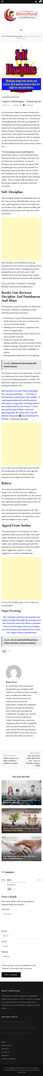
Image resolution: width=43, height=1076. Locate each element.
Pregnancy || (6, 1022)
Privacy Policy (6, 1045)
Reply (39, 880)
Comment (6, 909)
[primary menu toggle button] (21, 30)
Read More (11, 1008)
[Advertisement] (21, 238)
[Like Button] (4, 651)
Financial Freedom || (9, 1033)
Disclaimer (5, 1055)
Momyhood (18, 1068)
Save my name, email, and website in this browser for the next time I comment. (19, 967)
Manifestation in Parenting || (12, 1027)
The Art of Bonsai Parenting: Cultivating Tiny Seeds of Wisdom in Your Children (21, 829)
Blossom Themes (18, 1070)
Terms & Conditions (9, 1059)
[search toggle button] (36, 2)
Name (4, 931)
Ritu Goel (6, 105)
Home (4, 1042)
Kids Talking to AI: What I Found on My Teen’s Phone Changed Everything (19, 857)
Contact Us (6, 1052)
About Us (5, 1049)
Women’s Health (29, 1027)
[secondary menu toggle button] (2, 2)
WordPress (36, 1070)
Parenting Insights (11, 97)
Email (4, 941)
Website (5, 952)
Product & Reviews (24, 1033)
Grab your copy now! (19, 419)
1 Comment (29, 105)
